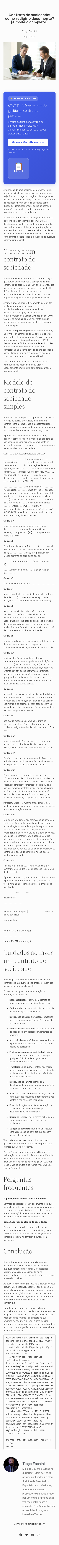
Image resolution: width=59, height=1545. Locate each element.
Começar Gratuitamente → (28, 142)
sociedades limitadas (42, 343)
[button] (21, 1535)
